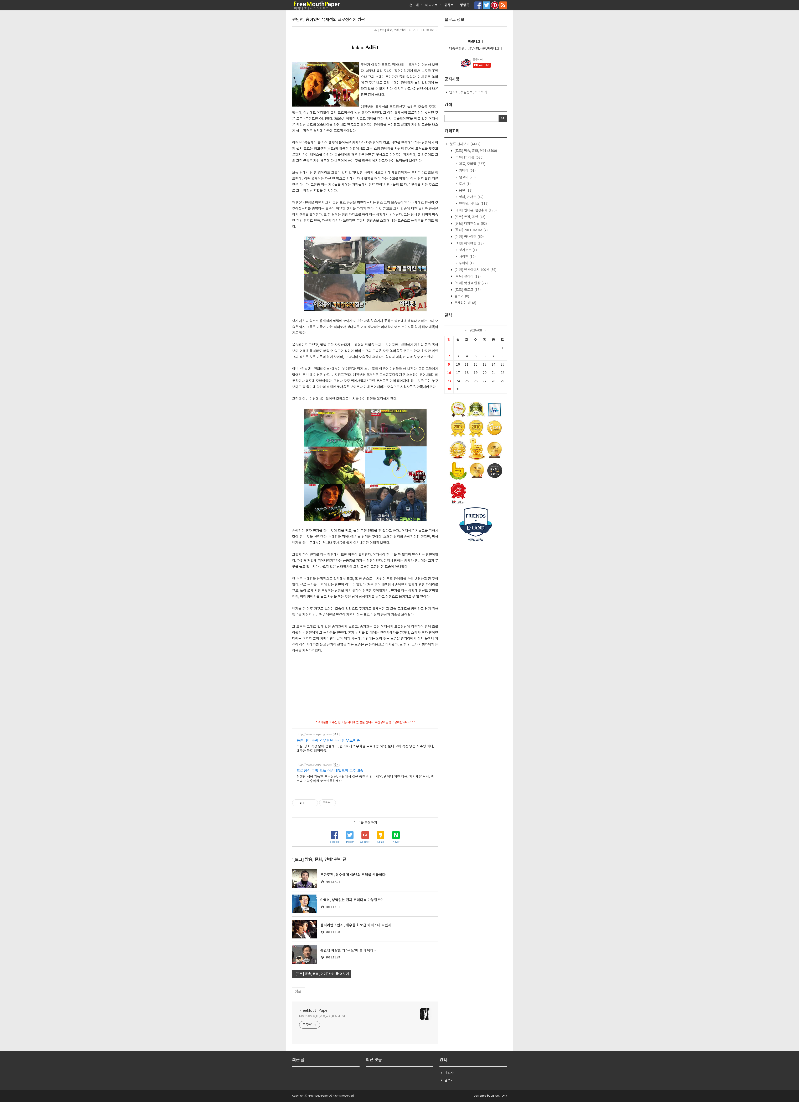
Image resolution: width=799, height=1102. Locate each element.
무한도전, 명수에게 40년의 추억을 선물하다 (353, 875)
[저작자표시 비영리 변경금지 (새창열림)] (341, 802)
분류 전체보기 (464, 144)
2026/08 (475, 330)
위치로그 (450, 5)
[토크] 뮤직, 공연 (469, 217)
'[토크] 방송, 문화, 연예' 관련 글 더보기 (321, 974)
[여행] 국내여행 (469, 237)
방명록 (464, 5)
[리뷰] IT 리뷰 (469, 157)
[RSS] (503, 5)
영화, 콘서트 (471, 197)
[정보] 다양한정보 (470, 224)
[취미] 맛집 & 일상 (471, 283)
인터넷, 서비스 (473, 204)
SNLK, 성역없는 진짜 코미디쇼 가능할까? (351, 900)
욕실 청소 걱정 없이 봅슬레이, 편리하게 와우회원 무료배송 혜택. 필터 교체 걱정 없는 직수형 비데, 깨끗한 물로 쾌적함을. (365, 749)
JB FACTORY (499, 1095)
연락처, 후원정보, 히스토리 (468, 92)
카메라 (467, 170)
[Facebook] (478, 5)
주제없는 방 (465, 303)
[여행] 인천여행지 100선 (475, 270)
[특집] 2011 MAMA (471, 230)
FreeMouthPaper (314, 1010)
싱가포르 (467, 250)
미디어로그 (433, 5)
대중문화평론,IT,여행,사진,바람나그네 (322, 1016)
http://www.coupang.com (314, 734)
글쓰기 (449, 1080)
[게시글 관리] (313, 803)
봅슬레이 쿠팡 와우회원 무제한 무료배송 (328, 740)
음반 (465, 190)
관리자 (449, 1073)
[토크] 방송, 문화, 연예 (392, 30)
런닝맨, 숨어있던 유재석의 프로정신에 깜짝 (328, 19)
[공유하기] (308, 803)
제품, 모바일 (471, 164)
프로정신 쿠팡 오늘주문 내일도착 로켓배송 (330, 771)
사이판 (467, 257)
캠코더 (467, 177)
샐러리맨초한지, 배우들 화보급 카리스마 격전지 (355, 925)
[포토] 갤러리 (467, 276)
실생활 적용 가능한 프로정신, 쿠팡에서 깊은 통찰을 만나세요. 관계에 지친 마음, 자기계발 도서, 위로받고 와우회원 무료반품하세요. (365, 779)
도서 (464, 184)
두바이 (466, 263)
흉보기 (461, 296)
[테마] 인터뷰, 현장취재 (475, 210)
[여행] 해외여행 (469, 243)
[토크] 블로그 (467, 290)
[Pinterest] (495, 5)
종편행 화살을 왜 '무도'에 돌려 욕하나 (348, 950)
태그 (419, 5)
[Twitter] (486, 5)
